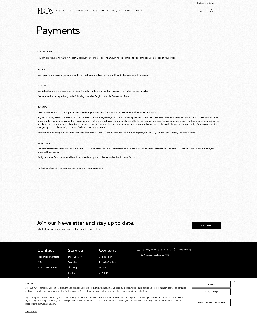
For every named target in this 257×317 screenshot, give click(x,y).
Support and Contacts (48, 257)
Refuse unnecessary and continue (211, 302)
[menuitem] (63, 11)
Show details (31, 311)
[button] (208, 3)
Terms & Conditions (85, 168)
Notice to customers (47, 268)
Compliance (105, 273)
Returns (72, 273)
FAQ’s (40, 262)
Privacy (102, 268)
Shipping (72, 268)
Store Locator (75, 257)
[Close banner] (235, 282)
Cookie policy (105, 257)
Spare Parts (73, 262)
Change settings (211, 292)
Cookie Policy (48, 304)
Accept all (211, 284)
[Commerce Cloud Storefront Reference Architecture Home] (45, 11)
